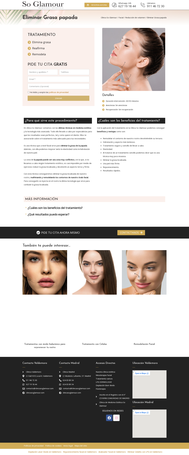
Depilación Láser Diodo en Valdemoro (44, 451)
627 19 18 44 (127, 6)
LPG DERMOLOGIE (104, 382)
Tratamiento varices (104, 378)
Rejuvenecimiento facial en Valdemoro (80, 451)
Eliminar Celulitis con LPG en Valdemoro (145, 451)
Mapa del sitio (81, 445)
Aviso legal (68, 445)
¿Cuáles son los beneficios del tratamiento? (55, 208)
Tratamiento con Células (94, 344)
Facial (121, 17)
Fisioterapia (101, 389)
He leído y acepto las (49, 92)
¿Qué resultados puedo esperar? (48, 214)
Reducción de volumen (135, 17)
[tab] (94, 208)
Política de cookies (53, 445)
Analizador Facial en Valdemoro (112, 451)
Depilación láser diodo (105, 385)
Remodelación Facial (144, 344)
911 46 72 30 (155, 6)
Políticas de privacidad (33, 445)
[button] (96, 5)
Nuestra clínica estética (105, 372)
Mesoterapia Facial (104, 375)
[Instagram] (116, 418)
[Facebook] (109, 418)
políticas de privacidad (59, 92)
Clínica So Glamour (109, 17)
